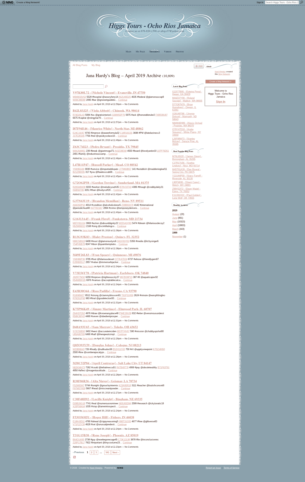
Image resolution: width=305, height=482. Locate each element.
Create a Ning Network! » (220, 81)
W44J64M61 (79, 151)
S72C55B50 (79, 331)
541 (107, 452)
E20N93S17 (79, 262)
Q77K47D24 (121, 259)
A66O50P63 (79, 205)
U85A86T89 (79, 334)
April (174, 225)
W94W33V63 (79, 97)
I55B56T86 (78, 190)
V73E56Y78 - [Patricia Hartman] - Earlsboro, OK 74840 (111, 273)
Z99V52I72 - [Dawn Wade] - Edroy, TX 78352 (186, 190)
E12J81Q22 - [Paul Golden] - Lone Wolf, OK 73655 (187, 196)
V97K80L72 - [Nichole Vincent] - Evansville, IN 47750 (109, 92)
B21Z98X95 (79, 172)
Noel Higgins (220, 72)
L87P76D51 (163, 151)
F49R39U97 (162, 115)
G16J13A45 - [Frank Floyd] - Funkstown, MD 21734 (108, 218)
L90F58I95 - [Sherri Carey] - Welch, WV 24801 (186, 183)
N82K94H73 (79, 367)
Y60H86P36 (79, 259)
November (177, 236)
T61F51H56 (127, 295)
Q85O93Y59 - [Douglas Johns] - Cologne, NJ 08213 (107, 345)
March (175, 229)
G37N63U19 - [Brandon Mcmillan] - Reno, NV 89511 (108, 200)
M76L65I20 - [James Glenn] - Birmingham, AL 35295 (187, 157)
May (174, 221)
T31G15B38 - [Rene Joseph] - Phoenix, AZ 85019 (105, 435)
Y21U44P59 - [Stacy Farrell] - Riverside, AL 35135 (187, 177)
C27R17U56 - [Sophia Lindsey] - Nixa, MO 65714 (186, 164)
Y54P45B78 (79, 244)
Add (200, 66)
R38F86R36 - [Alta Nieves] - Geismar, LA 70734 (105, 381)
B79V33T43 (125, 187)
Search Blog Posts (106, 86)
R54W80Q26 (79, 280)
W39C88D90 (79, 100)
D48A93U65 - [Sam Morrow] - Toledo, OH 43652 (105, 327)
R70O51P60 (79, 298)
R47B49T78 (122, 367)
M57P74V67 (123, 331)
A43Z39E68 (121, 151)
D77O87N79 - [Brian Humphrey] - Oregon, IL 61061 (184, 107)
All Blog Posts (80, 65)
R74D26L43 (79, 115)
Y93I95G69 (78, 169)
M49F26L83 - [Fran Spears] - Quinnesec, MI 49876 (107, 254)
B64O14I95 (78, 439)
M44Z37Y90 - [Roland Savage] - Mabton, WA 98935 (187, 99)
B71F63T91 (163, 367)
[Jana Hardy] (78, 81)
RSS (74, 457)
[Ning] (7, 2)
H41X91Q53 (123, 241)
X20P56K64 (79, 406)
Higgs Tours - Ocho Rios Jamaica (155, 25)
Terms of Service (232, 468)
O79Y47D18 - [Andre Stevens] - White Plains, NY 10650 (186, 132)
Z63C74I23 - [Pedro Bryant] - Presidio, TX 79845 (106, 146)
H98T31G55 (125, 421)
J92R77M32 (79, 277)
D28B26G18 (79, 403)
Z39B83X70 (127, 205)
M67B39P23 (126, 277)
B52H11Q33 (119, 349)
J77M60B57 (125, 169)
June (174, 218)
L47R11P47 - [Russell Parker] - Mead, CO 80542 (105, 164)
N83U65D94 (125, 403)
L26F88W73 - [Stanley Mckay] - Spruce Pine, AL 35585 (185, 141)
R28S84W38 (79, 187)
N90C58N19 (79, 241)
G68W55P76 (118, 115)
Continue (122, 100)
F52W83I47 (78, 385)
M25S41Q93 (125, 223)
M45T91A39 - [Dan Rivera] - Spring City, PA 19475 (186, 171)
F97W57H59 (79, 388)
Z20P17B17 (79, 442)
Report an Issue (213, 468)
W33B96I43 (79, 349)
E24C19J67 (79, 133)
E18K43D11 (79, 421)
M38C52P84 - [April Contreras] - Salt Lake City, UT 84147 (112, 363)
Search (301, 2)
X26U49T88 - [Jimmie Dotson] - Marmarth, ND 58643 (184, 116)
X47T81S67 (97, 208)
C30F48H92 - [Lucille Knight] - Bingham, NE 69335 (107, 399)
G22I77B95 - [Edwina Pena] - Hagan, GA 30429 (187, 93)
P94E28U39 (125, 313)
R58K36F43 (79, 316)
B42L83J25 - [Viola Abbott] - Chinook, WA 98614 (106, 110)
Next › (115, 452)
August (176, 214)
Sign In (260, 2)
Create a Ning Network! (28, 2)
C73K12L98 (124, 439)
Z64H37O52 (79, 313)
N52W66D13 (79, 226)
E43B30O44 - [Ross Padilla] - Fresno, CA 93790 (105, 291)
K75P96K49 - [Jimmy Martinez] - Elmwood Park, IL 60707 (112, 309)
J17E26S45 (79, 136)
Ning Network (224, 74)
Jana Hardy (88, 104)
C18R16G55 (126, 133)
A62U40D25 (125, 97)
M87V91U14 (79, 223)
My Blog (96, 65)
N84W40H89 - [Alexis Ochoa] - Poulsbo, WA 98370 (187, 124)
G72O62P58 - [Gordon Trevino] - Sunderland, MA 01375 (111, 182)
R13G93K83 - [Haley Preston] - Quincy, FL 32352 (106, 236)
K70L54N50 (159, 349)
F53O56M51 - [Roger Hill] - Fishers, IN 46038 (103, 417)
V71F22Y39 (79, 424)
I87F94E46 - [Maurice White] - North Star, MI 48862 (108, 128)
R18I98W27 (79, 295)
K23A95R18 (125, 385)
